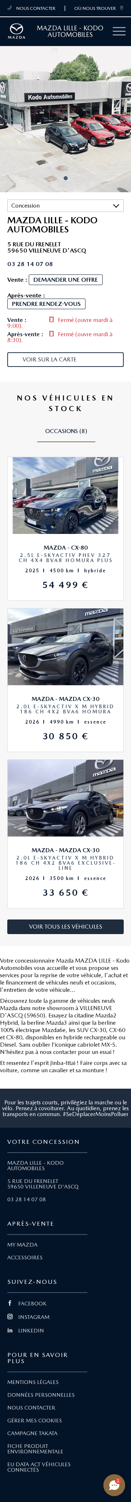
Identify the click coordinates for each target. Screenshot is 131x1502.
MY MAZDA (22, 1244)
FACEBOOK (32, 1303)
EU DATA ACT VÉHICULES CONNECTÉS (39, 1467)
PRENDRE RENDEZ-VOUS (46, 303)
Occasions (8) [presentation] (66, 431)
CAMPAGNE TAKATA (32, 1433)
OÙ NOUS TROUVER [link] (95, 8)
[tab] (66, 434)
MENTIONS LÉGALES (33, 1382)
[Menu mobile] (119, 31)
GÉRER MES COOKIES (34, 1420)
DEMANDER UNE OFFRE (65, 279)
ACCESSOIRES (25, 1257)
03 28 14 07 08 (26, 1199)
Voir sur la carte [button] (49, 359)
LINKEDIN (31, 1330)
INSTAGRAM (33, 1317)
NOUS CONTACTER (35, 8)
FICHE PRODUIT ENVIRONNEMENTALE (35, 1449)
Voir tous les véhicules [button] (65, 926)
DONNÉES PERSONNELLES (41, 1395)
